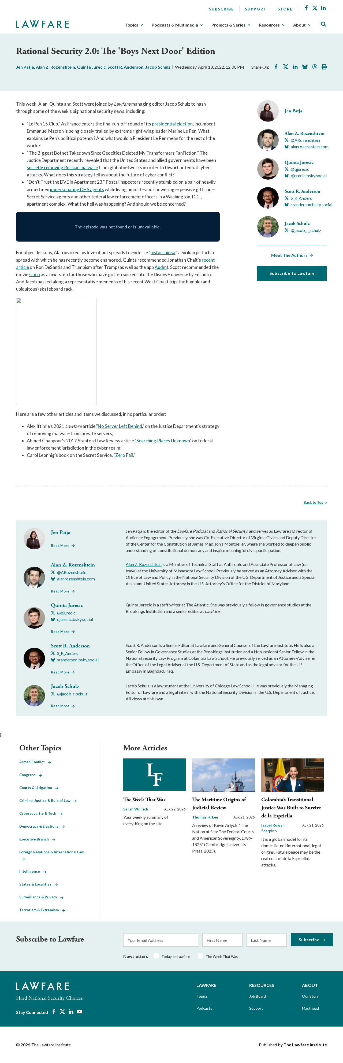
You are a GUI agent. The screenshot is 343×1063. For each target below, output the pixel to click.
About (299, 25)
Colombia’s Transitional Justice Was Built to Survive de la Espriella (291, 808)
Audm (161, 267)
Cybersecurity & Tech (39, 813)
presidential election (172, 124)
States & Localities (37, 884)
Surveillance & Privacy (39, 897)
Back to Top (313, 502)
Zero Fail (124, 455)
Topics (131, 25)
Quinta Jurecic (91, 66)
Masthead (310, 1008)
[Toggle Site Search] (323, 24)
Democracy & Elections (40, 826)
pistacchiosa (162, 252)
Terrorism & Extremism (40, 910)
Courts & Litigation (37, 788)
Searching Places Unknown (163, 440)
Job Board (257, 996)
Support (256, 9)
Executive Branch (35, 839)
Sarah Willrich (135, 809)
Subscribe (221, 9)
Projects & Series (228, 25)
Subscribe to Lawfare (292, 273)
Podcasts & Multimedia (175, 25)
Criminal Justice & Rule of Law (46, 800)
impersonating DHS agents (77, 189)
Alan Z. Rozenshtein (55, 66)
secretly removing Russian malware (62, 167)
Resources (269, 25)
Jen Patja (25, 66)
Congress (29, 775)
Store (285, 9)
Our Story (310, 996)
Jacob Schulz (157, 66)
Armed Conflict (33, 762)
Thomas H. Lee (205, 817)
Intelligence (31, 871)
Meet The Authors (289, 255)
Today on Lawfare (176, 956)
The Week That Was (144, 800)
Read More (60, 545)
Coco (34, 274)
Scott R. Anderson (125, 66)
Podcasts (204, 1008)
